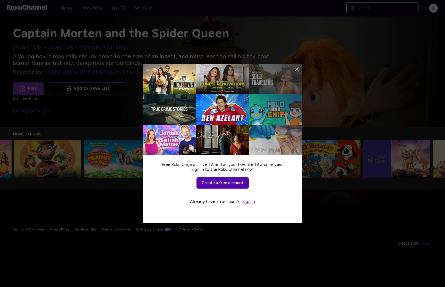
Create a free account (223, 183)
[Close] (297, 69)
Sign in (248, 202)
